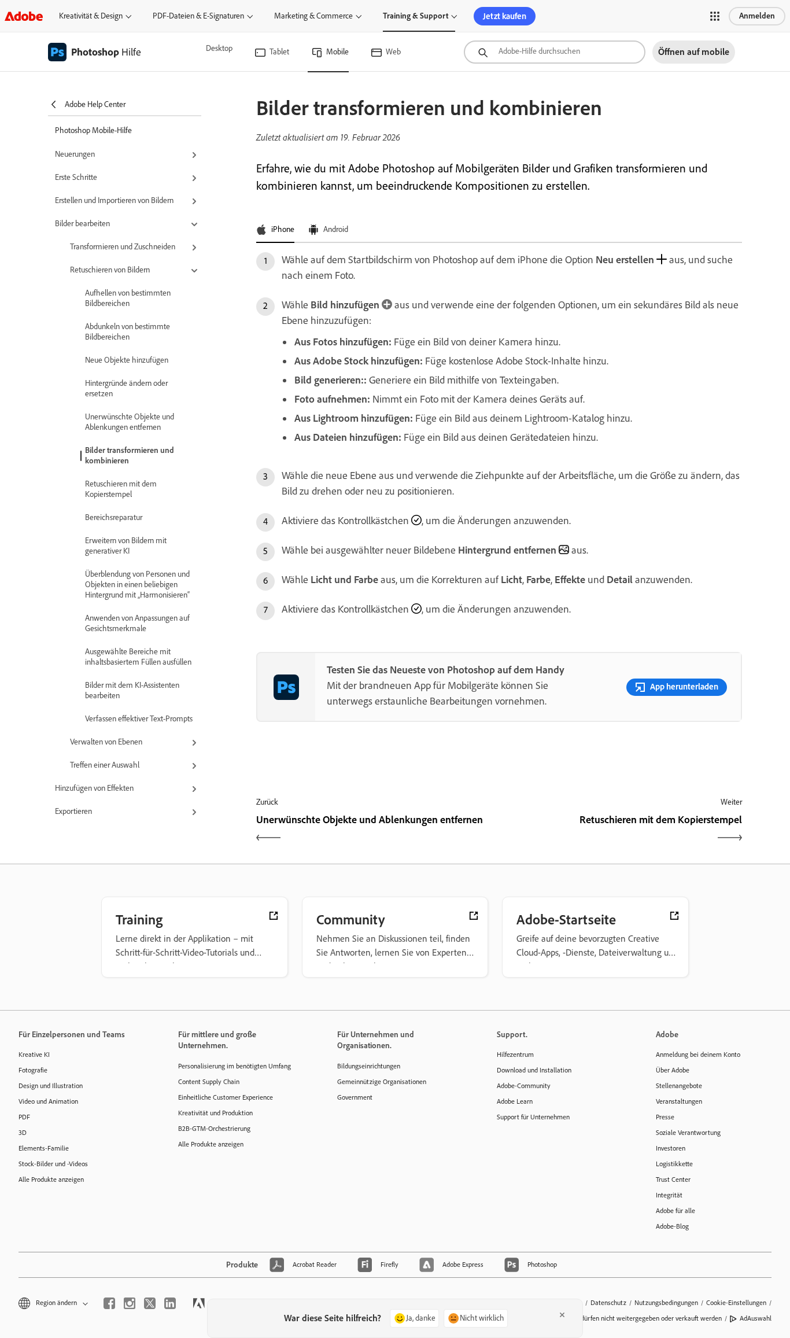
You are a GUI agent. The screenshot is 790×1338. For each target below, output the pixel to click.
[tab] (275, 230)
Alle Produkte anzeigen (51, 1179)
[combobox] (554, 52)
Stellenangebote (679, 1086)
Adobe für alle (675, 1211)
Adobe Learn (515, 1101)
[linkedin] (170, 1303)
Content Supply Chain (208, 1082)
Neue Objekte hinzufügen (126, 360)
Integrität (669, 1195)
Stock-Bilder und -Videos (53, 1164)
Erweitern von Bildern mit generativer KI (126, 546)
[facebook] (109, 1303)
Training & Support (415, 16)
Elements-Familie (44, 1148)
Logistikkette (674, 1164)
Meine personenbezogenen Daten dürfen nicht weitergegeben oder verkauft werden (602, 1318)
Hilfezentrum (515, 1055)
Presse (665, 1117)
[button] (715, 16)
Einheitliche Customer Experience (225, 1097)
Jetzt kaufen (504, 16)
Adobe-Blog (672, 1226)
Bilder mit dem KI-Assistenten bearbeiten (132, 690)
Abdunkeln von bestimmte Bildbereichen (127, 332)
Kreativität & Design (91, 16)
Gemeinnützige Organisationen (381, 1082)
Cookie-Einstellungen (736, 1303)
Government (354, 1097)
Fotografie (33, 1070)
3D (23, 1133)
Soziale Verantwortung (688, 1133)
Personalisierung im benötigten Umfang (234, 1066)
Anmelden (757, 16)
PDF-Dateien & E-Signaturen (198, 16)
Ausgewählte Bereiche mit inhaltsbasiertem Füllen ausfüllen (138, 657)
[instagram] (129, 1303)
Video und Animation (48, 1101)
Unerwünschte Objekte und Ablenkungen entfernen (129, 422)
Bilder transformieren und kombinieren (129, 455)
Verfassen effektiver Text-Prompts (139, 719)
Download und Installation (534, 1070)
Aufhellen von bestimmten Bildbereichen (128, 298)
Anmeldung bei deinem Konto (698, 1055)
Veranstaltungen (679, 1101)
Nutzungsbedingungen (666, 1303)
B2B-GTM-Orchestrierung (214, 1129)
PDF (24, 1117)
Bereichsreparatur (113, 517)
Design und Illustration (51, 1086)
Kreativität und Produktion (215, 1113)
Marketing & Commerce (313, 16)
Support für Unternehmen (533, 1117)
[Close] (562, 1315)
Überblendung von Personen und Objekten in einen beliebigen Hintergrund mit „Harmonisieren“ (137, 584)
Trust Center (673, 1179)
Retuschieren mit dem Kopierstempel (121, 489)
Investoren (670, 1148)
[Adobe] (23, 16)
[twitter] (150, 1303)
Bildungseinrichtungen (368, 1066)
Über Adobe (672, 1070)
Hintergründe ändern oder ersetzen (126, 388)
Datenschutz (608, 1303)
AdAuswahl (755, 1318)
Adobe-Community (524, 1086)
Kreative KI (34, 1055)
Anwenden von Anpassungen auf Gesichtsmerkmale (137, 623)
